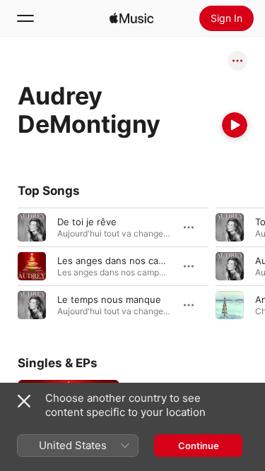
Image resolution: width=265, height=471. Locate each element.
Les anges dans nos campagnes (128, 260)
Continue (198, 445)
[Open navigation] (25, 18)
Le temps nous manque (109, 299)
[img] (131, 18)
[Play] (234, 125)
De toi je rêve (87, 221)
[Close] (24, 401)
